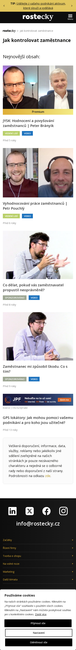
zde (47, 476)
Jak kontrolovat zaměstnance (36, 30)
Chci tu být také (20, 407)
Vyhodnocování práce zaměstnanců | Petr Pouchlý (35, 206)
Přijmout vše (38, 623)
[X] (29, 511)
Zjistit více (40, 614)
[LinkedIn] (12, 511)
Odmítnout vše (38, 642)
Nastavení (39, 632)
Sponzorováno (14, 297)
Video (27, 133)
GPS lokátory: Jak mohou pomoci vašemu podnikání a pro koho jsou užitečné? (38, 420)
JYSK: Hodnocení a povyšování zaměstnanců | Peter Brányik (28, 123)
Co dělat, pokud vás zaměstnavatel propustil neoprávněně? (33, 287)
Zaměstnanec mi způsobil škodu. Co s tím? (35, 369)
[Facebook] (46, 511)
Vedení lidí (11, 133)
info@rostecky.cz (38, 523)
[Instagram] (63, 511)
